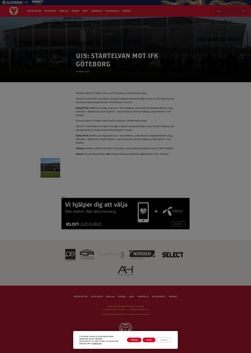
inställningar (97, 343)
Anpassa (163, 340)
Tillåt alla (134, 340)
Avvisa (149, 340)
